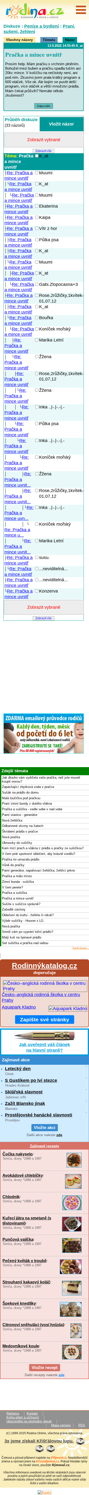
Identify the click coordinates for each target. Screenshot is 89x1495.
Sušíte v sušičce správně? (21, 904)
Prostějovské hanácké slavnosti (38, 1115)
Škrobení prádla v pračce (20, 831)
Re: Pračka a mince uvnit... (17, 479)
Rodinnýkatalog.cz (44, 966)
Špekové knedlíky (19, 1303)
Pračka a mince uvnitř (18, 161)
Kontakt (32, 1413)
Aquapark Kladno (19, 1007)
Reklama (12, 1413)
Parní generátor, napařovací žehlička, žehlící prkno (38, 870)
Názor (70, 40)
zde (59, 1135)
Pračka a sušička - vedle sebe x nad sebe (32, 809)
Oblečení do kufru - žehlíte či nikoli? (28, 915)
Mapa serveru (61, 1425)
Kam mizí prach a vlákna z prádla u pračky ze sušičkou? (43, 848)
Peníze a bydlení (41, 26)
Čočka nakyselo (17, 1154)
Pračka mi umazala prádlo (20, 859)
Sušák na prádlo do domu (20, 792)
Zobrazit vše (43, 151)
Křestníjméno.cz (47, 1461)
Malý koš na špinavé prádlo (21, 937)
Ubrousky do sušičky (17, 843)
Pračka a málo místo (17, 876)
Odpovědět (43, 105)
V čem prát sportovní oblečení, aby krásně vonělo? (38, 854)
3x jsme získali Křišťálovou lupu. (39, 1441)
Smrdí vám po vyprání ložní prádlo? (27, 932)
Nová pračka (11, 837)
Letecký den (18, 1068)
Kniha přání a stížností (22, 1417)
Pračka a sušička (14, 893)
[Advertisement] (44, 665)
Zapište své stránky (44, 1019)
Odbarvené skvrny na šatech (22, 826)
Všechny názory (19, 40)
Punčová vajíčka (17, 1239)
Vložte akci (44, 1127)
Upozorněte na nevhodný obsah (29, 1421)
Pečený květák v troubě (24, 1260)
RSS (81, 1425)
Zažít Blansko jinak (25, 1103)
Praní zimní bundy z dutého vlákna (27, 803)
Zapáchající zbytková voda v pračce (28, 787)
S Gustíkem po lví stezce (31, 1080)
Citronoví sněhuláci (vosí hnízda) (33, 1324)
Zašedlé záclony (13, 909)
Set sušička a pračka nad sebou (25, 943)
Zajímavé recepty (44, 1146)
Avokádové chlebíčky (22, 1175)
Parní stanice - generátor (19, 815)
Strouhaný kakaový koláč (26, 1282)
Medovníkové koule (20, 1346)
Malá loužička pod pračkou (21, 798)
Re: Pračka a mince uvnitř (16, 346)
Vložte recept (45, 1367)
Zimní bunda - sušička (18, 882)
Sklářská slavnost (24, 1092)
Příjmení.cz (59, 1457)
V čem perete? (12, 887)
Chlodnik (11, 1196)
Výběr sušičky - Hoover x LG (23, 921)
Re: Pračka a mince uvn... (19, 513)
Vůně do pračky (13, 865)
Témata (49, 40)
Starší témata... (80, 947)
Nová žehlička (12, 820)
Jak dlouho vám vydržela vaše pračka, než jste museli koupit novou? (41, 779)
